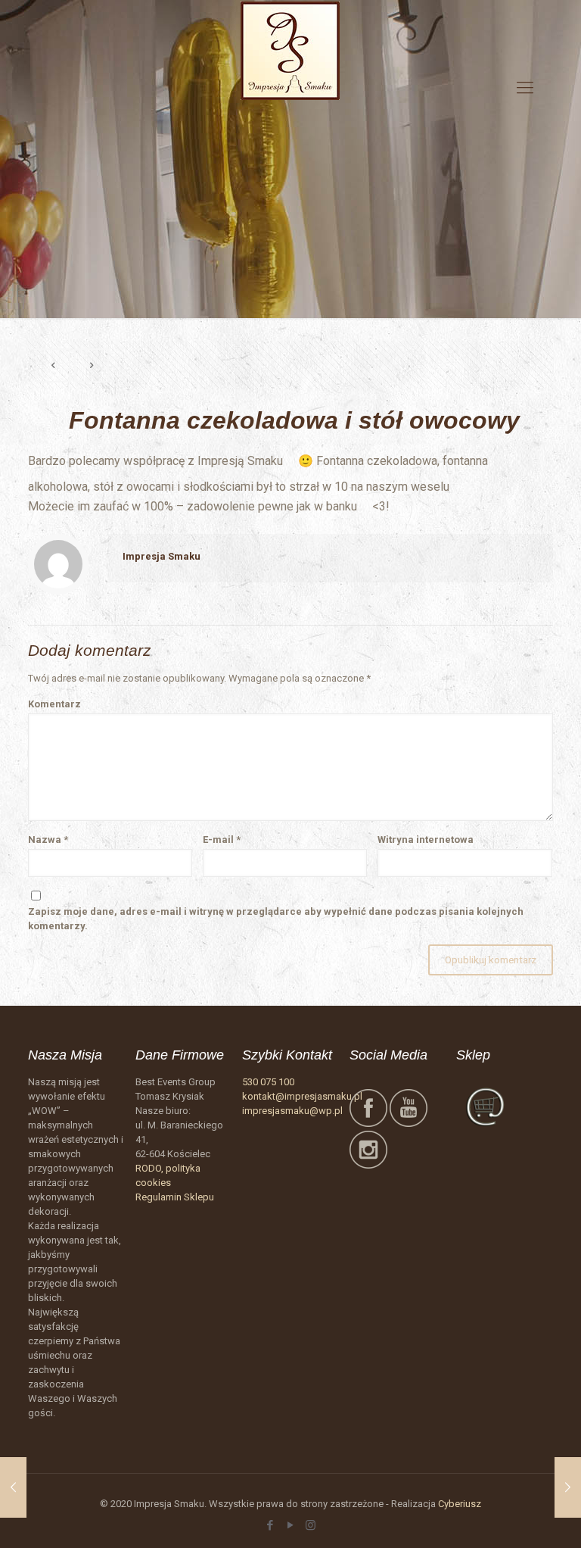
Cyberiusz (459, 1503)
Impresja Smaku (161, 556)
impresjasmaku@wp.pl (292, 1110)
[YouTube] (290, 1525)
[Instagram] (310, 1525)
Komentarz (54, 704)
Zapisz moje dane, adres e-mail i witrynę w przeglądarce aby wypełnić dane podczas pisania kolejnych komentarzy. (276, 919)
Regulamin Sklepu (174, 1197)
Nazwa (48, 839)
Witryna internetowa (425, 839)
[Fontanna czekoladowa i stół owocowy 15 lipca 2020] (13, 1487)
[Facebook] (270, 1525)
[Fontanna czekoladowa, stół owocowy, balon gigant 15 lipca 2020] (568, 1487)
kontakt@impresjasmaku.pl (302, 1096)
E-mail (222, 839)
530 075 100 (268, 1082)
